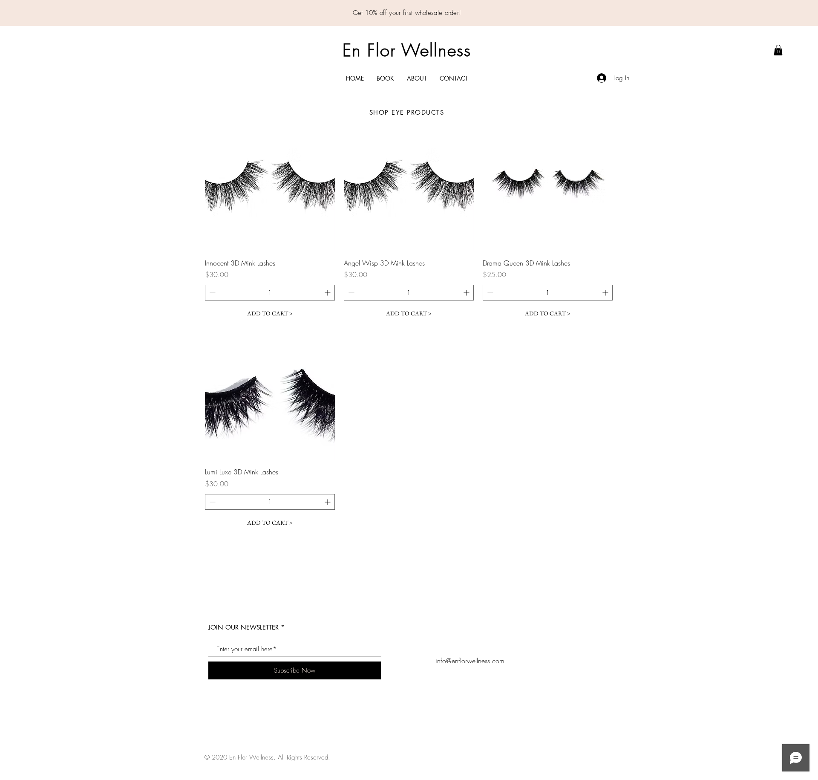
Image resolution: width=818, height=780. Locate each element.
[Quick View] (270, 186)
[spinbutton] (270, 292)
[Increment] (328, 292)
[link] (778, 50)
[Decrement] (211, 292)
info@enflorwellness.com (469, 660)
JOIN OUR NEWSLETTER (243, 627)
